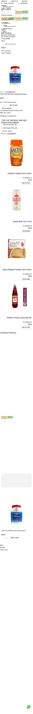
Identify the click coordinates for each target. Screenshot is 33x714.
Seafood (5, 22)
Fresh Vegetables (8, 19)
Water (4, 32)
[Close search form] (2, 2)
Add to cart (13, 105)
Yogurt (5, 25)
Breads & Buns (7, 28)
